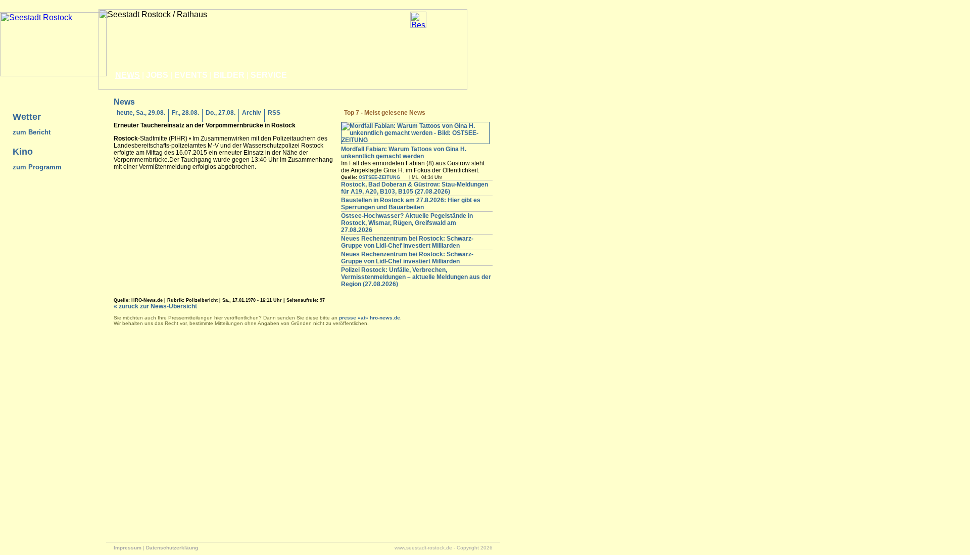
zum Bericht (32, 132)
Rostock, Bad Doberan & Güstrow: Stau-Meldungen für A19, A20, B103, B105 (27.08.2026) (414, 188)
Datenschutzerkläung (172, 547)
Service (269, 75)
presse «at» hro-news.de (369, 317)
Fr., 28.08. (185, 112)
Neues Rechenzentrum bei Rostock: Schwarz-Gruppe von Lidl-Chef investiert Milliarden (407, 242)
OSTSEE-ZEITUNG (379, 177)
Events (191, 75)
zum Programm (37, 167)
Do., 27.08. (220, 112)
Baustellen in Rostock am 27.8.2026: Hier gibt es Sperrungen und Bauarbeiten (410, 204)
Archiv (251, 112)
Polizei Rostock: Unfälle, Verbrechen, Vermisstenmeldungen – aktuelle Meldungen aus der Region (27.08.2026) (416, 277)
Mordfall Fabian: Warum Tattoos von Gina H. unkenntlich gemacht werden (403, 153)
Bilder (229, 75)
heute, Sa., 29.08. (141, 112)
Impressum (127, 547)
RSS (274, 112)
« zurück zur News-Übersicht (155, 306)
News (127, 75)
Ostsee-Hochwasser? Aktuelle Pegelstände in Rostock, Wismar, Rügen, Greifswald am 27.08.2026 (407, 223)
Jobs (157, 75)
